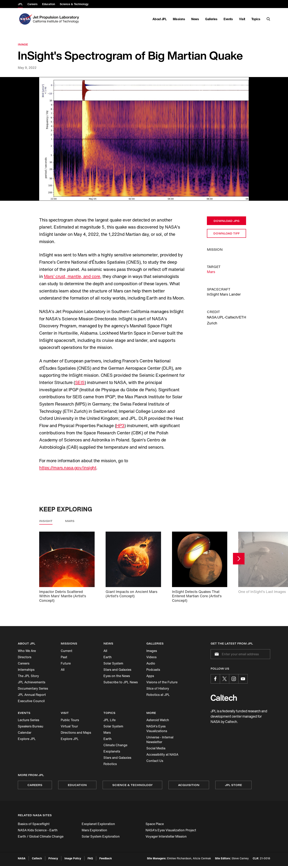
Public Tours (70, 720)
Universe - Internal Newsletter (159, 739)
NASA (21, 858)
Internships (26, 669)
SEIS (80, 382)
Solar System (113, 663)
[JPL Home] (57, 19)
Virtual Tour (69, 726)
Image (23, 44)
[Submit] (216, 654)
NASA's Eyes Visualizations (156, 728)
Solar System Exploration (101, 836)
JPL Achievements (31, 682)
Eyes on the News (116, 676)
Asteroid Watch (157, 720)
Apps (150, 676)
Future (66, 663)
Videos (151, 657)
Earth (107, 657)
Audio (150, 663)
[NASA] (25, 19)
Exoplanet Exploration (98, 824)
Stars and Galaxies (117, 669)
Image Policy (72, 858)
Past (64, 657)
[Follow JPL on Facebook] (215, 679)
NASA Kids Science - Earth (38, 830)
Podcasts (153, 669)
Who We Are (27, 650)
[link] (144, 139)
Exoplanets (111, 751)
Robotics (110, 764)
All (62, 669)
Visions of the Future (162, 682)
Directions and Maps (76, 732)
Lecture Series (28, 720)
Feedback (105, 858)
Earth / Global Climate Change (40, 836)
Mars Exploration (94, 830)
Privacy (53, 858)
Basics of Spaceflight (34, 824)
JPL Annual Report (32, 694)
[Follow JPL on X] (224, 679)
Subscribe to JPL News (120, 682)
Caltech (37, 858)
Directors (24, 657)
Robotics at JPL (158, 694)
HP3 (120, 425)
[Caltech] (224, 697)
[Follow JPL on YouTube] (243, 679)
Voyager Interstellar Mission (166, 836)
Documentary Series (33, 688)
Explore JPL (27, 738)
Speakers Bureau (30, 726)
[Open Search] (268, 19)
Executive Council (31, 701)
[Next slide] (239, 558)
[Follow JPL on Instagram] (233, 679)
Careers (23, 663)
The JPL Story (28, 676)
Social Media (155, 748)
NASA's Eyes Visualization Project (171, 830)
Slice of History (157, 688)
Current (66, 650)
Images (151, 650)
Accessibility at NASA (162, 754)
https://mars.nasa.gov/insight (67, 468)
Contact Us (154, 760)
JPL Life (109, 720)
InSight (46, 521)
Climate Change (115, 745)
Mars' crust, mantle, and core (72, 276)
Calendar (24, 732)
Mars (211, 271)
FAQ (90, 858)
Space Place (155, 824)
